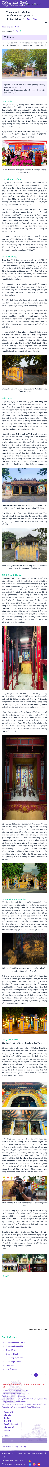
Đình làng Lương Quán (15, 1342)
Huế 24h (7, 1421)
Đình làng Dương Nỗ (14, 1346)
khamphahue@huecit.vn (16, 1396)
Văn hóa (26, 12)
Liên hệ (7, 1430)
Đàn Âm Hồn (11, 1369)
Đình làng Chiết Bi (13, 1361)
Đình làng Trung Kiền (14, 1358)
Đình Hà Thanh (12, 1354)
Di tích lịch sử (14, 18)
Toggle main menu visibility (44, 4)
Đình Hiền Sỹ (11, 1350)
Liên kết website (9, 1441)
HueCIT (22, 1460)
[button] (46, 22)
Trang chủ (11, 12)
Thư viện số (9, 1427)
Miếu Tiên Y (10, 1365)
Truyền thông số (11, 1424)
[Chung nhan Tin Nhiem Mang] (13, 1464)
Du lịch (7, 1418)
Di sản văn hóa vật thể (18, 15)
